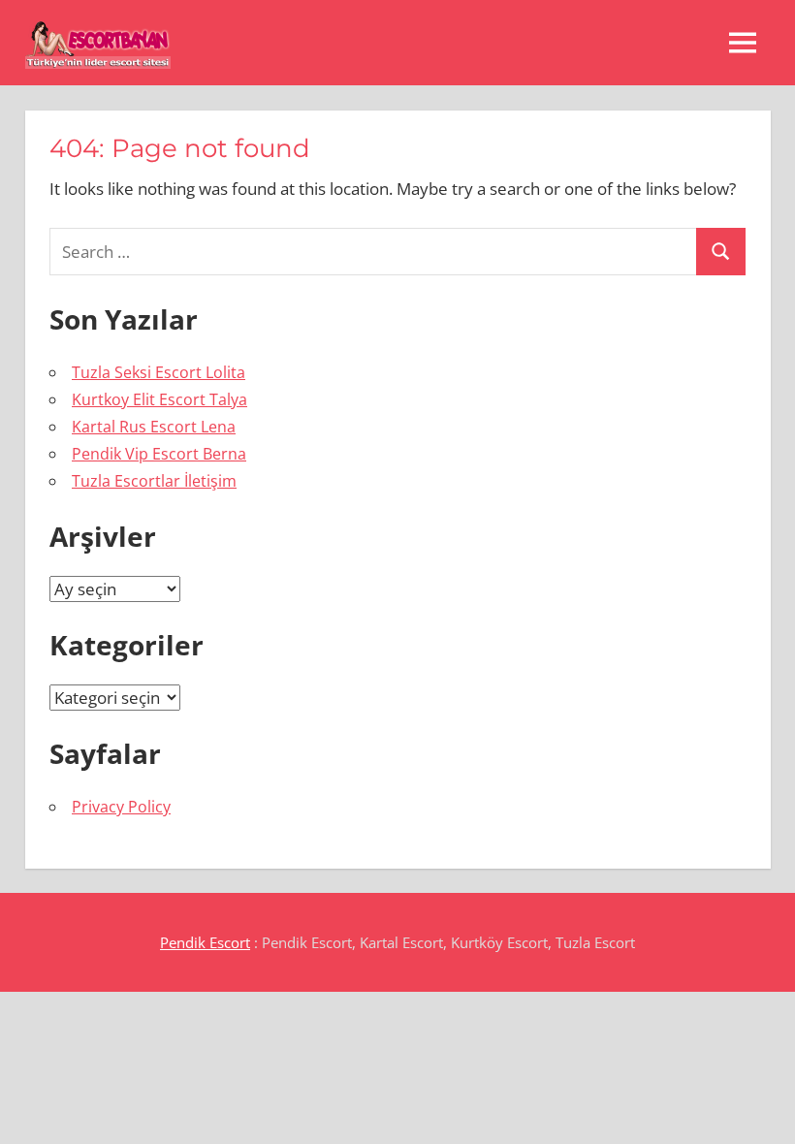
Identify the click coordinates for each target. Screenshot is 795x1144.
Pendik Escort (205, 942)
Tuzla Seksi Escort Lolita (158, 372)
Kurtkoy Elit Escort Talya (159, 399)
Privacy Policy (121, 806)
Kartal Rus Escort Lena (154, 426)
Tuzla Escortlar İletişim (154, 481)
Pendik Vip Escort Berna (159, 453)
